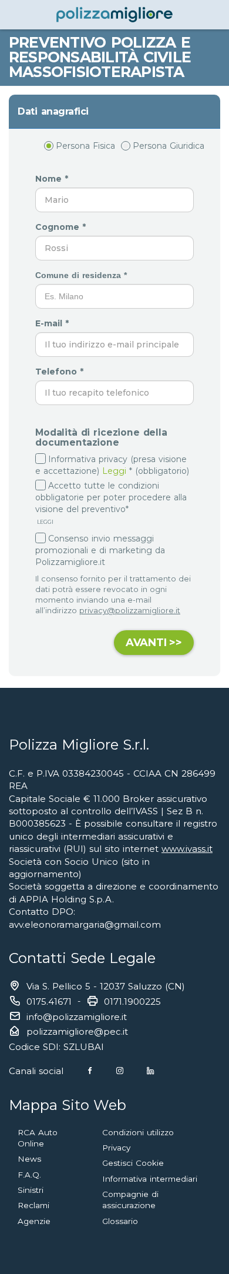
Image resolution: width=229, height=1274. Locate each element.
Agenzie (34, 1221)
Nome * (53, 178)
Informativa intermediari (149, 1178)
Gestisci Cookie (133, 1163)
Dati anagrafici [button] (53, 111)
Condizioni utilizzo (138, 1132)
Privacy (116, 1147)
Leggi (114, 471)
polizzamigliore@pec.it (77, 1031)
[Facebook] (90, 1071)
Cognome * (62, 227)
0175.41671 (49, 1001)
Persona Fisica (85, 146)
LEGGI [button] (44, 522)
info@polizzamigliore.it (76, 1016)
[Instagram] (120, 1071)
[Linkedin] (150, 1071)
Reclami (33, 1205)
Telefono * (60, 371)
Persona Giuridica (168, 146)
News (29, 1158)
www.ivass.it (187, 848)
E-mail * (53, 323)
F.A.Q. (29, 1174)
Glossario (120, 1221)
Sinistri (30, 1190)
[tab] (114, 112)
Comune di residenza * (82, 275)
